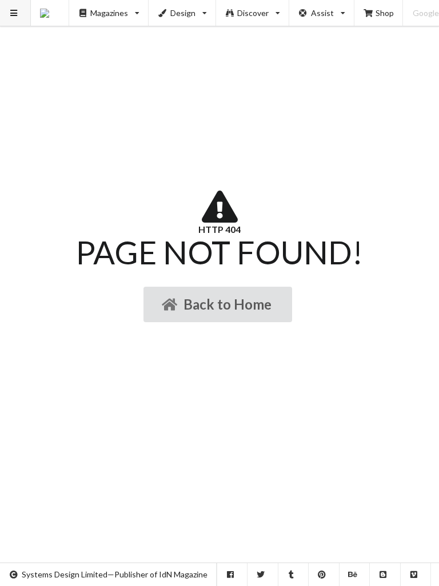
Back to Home (227, 304)
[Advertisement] (219, 80)
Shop (385, 13)
